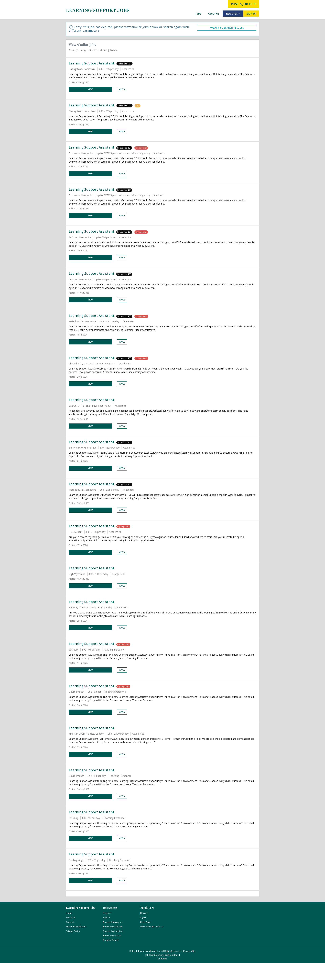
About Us (213, 13)
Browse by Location (113, 931)
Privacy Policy (73, 931)
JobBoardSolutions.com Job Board (162, 954)
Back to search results (228, 27)
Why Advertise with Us (151, 926)
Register (107, 912)
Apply (122, 89)
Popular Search (111, 940)
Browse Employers (112, 922)
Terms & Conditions (76, 926)
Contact (70, 922)
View (90, 89)
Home (69, 912)
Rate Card (145, 922)
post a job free (243, 4)
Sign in (106, 917)
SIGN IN (251, 13)
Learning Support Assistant (92, 63)
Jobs (198, 13)
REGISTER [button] (232, 13)
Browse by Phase (112, 935)
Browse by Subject (112, 926)
